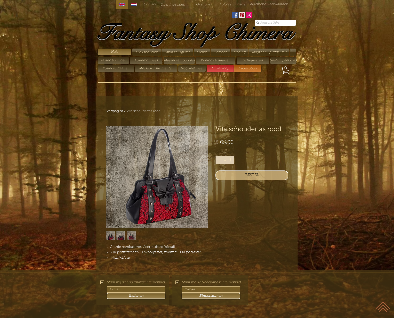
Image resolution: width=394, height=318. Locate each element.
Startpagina (114, 111)
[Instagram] (249, 15)
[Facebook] (235, 15)
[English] (122, 4)
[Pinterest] (242, 15)
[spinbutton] (225, 160)
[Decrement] (219, 160)
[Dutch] (134, 4)
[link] (286, 70)
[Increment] (231, 160)
